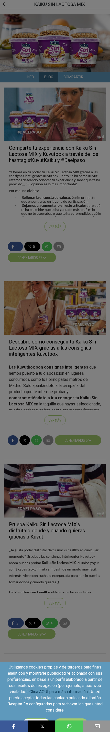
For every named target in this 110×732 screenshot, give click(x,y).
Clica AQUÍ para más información (58, 691)
